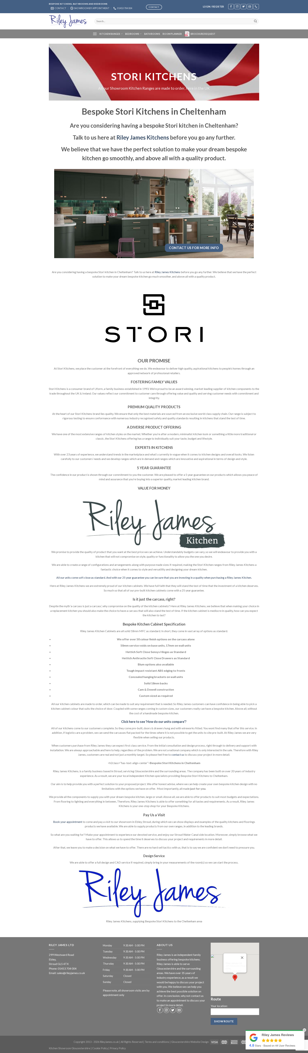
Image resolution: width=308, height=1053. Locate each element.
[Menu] (95, 33)
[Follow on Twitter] (243, 6)
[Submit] (255, 21)
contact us (177, 754)
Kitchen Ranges (109, 33)
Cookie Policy (100, 1048)
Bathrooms (152, 33)
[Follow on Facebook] (231, 6)
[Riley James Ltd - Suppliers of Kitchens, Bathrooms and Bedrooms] (69, 21)
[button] (235, 978)
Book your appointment (67, 821)
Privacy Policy (118, 1048)
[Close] (242, 957)
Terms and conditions (157, 1041)
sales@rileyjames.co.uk (71, 973)
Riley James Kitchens (143, 137)
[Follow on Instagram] (237, 6)
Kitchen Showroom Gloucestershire (69, 1048)
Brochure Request (203, 33)
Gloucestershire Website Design (190, 1041)
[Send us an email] (250, 6)
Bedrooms (132, 33)
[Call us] (256, 6)
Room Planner (172, 33)
